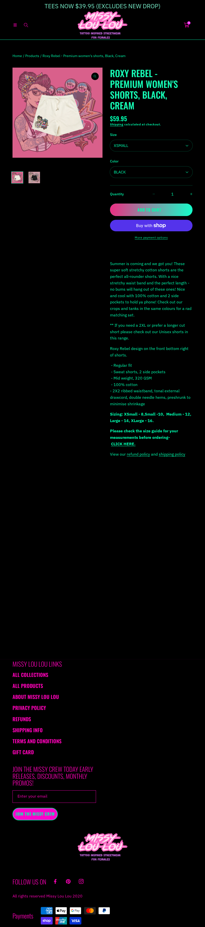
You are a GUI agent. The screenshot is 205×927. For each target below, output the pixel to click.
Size (113, 134)
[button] (15, 25)
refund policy (138, 454)
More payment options (151, 237)
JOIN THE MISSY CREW (35, 814)
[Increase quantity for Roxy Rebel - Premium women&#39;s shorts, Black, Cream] (186, 194)
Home (17, 56)
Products (32, 56)
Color (114, 161)
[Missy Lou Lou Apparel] (103, 25)
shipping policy (172, 454)
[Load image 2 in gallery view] (34, 177)
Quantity (117, 194)
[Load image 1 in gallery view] (17, 177)
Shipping (117, 124)
